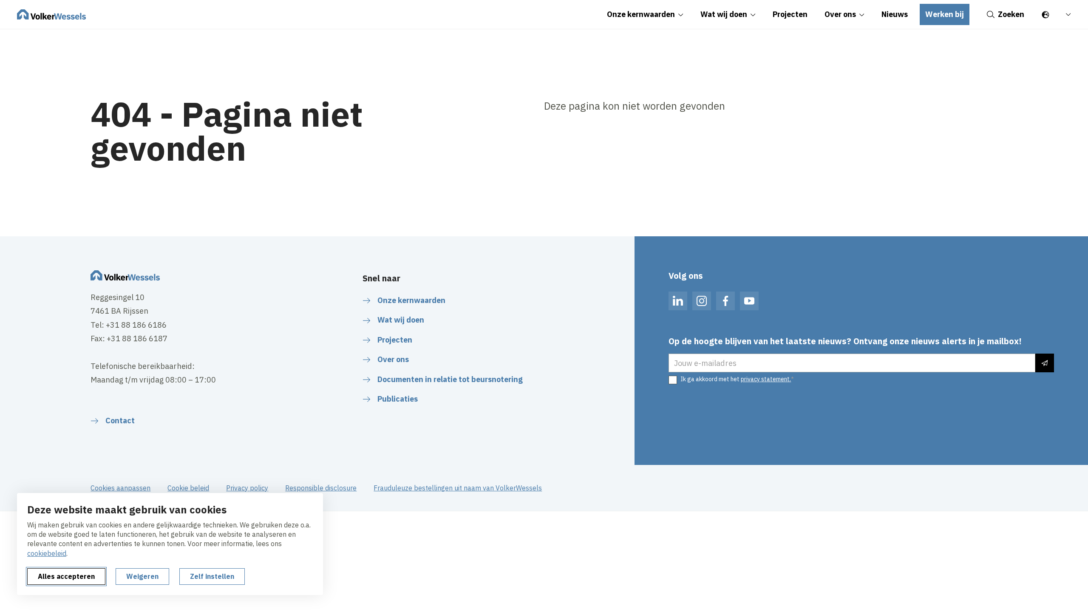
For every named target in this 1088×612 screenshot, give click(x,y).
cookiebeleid (46, 553)
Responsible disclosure (321, 488)
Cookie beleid (188, 488)
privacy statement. (766, 379)
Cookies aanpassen (120, 488)
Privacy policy (247, 488)
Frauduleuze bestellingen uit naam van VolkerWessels (458, 488)
